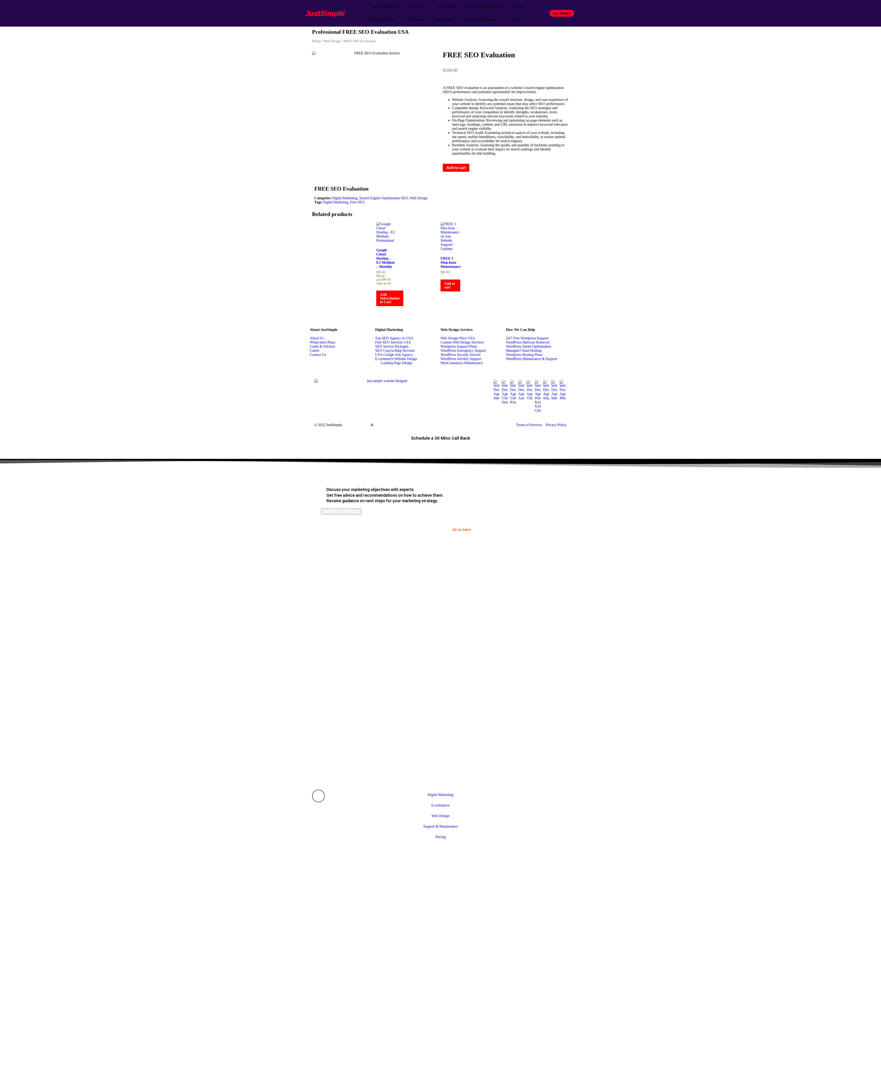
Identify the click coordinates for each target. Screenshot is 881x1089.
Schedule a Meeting (341, 511)
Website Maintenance (389, 425)
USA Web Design (357, 425)
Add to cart (456, 168)
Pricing (518, 6)
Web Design (447, 6)
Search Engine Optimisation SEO (383, 198)
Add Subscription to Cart (390, 298)
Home (316, 41)
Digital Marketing (385, 6)
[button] (444, 188)
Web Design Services (456, 330)
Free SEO (357, 202)
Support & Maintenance (484, 6)
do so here (461, 529)
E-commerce (418, 6)
